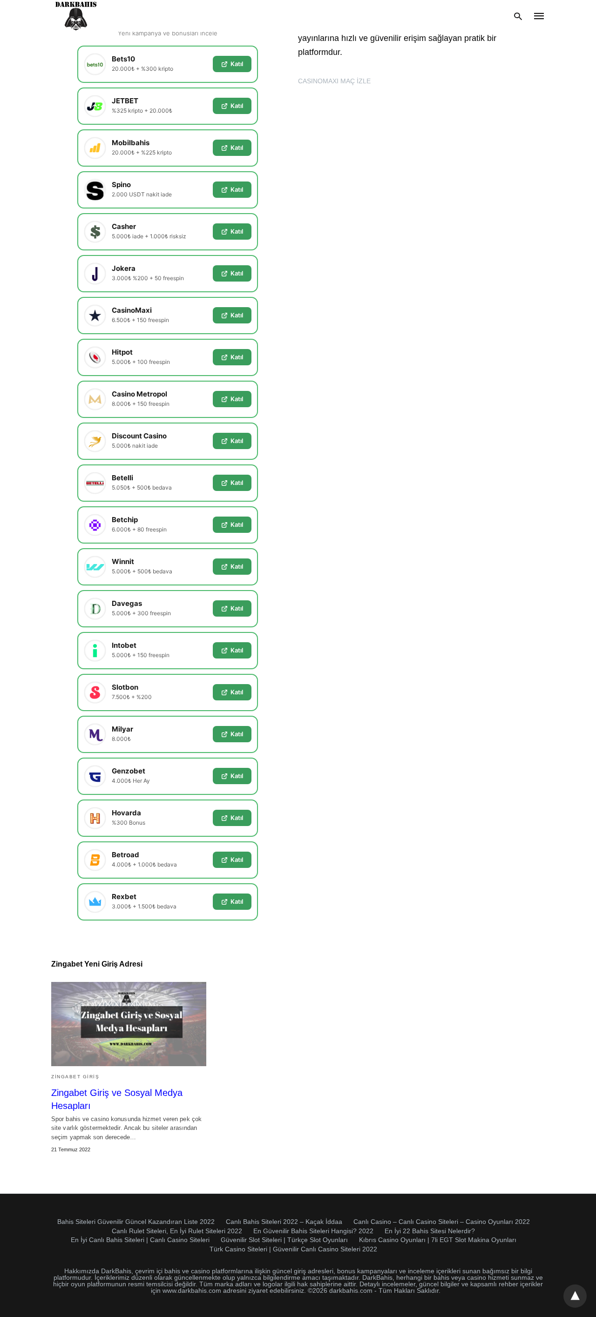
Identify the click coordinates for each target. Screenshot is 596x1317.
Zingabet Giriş (75, 1076)
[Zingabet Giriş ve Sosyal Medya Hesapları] (128, 1024)
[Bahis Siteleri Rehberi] (76, 16)
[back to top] (575, 1296)
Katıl (236, 63)
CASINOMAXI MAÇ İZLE (334, 81)
